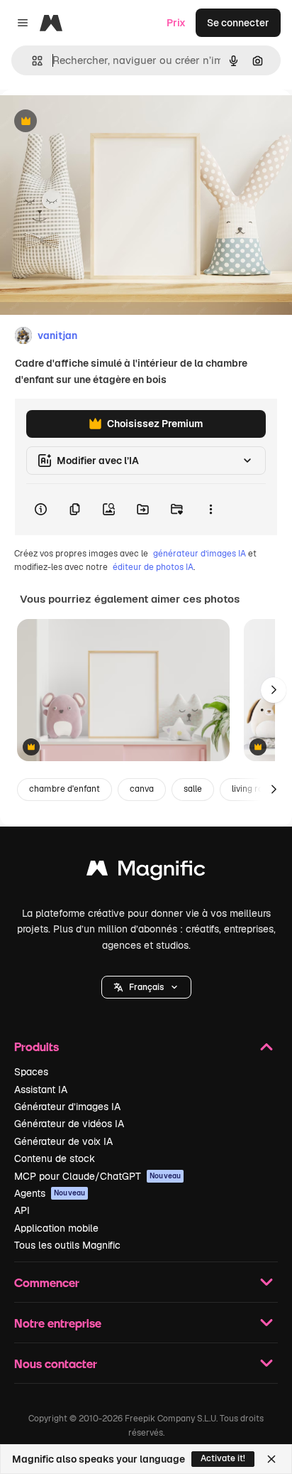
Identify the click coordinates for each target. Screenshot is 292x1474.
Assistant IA (40, 1089)
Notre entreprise (57, 1323)
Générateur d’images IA (67, 1106)
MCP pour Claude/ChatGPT (97, 1176)
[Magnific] (146, 872)
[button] (146, 987)
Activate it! (223, 1458)
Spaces (31, 1071)
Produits (36, 1046)
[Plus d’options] (210, 509)
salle (193, 789)
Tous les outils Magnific (67, 1245)
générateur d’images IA (199, 553)
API (22, 1210)
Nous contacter (55, 1363)
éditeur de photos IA (153, 567)
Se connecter (238, 22)
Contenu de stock (54, 1158)
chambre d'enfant (64, 789)
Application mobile (56, 1228)
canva (142, 789)
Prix (176, 22)
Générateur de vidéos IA (69, 1123)
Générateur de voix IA (63, 1141)
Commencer (46, 1282)
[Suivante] (273, 690)
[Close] (271, 1459)
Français (146, 987)
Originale (93, 122)
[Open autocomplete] (31, 60)
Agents (49, 1193)
